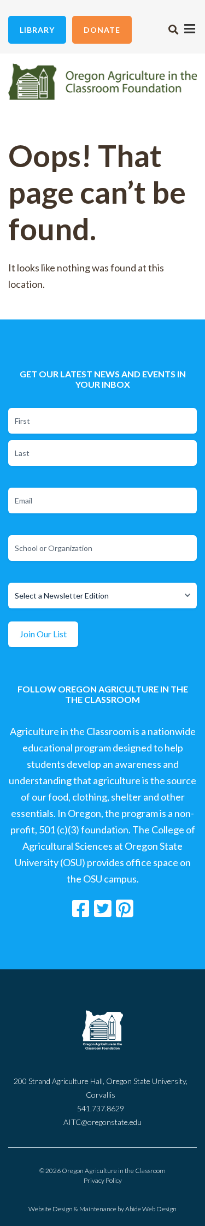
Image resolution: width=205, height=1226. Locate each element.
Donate (102, 29)
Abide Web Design (151, 1209)
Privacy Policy (103, 1180)
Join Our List (43, 634)
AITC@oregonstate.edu (102, 1122)
